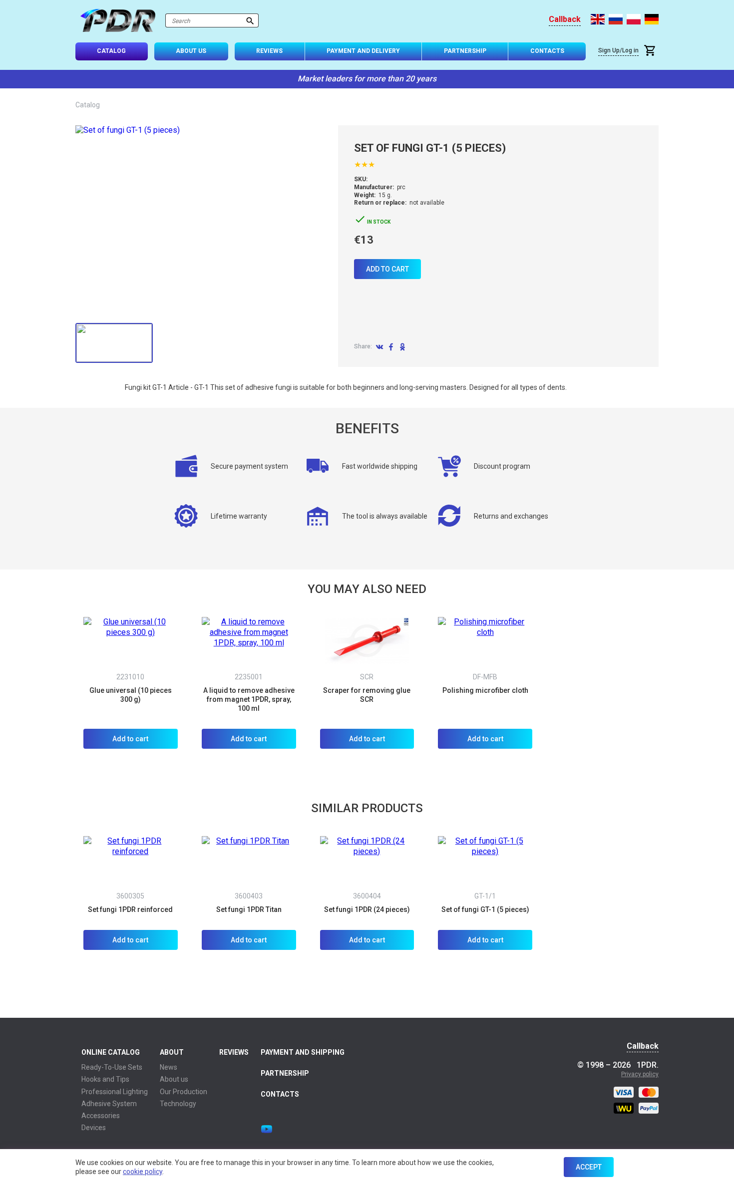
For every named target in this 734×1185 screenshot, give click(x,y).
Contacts (547, 50)
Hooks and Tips (105, 1079)
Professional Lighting (114, 1092)
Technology (178, 1104)
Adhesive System (109, 1104)
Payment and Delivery (363, 50)
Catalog (111, 50)
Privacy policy (640, 1074)
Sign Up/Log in (618, 50)
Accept (589, 1167)
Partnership (465, 50)
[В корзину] (651, 51)
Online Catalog (110, 1052)
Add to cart (387, 269)
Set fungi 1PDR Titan (249, 909)
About (172, 1052)
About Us (191, 50)
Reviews (269, 50)
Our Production (183, 1092)
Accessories (100, 1116)
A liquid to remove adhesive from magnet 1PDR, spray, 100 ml (249, 699)
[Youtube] (267, 1129)
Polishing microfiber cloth (485, 690)
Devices (93, 1128)
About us (174, 1079)
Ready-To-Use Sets (111, 1067)
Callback (565, 19)
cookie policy (142, 1172)
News (168, 1067)
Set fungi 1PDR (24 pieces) (367, 909)
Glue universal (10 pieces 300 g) (130, 694)
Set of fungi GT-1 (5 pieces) (485, 909)
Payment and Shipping (303, 1052)
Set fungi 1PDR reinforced (130, 909)
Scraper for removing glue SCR (366, 694)
